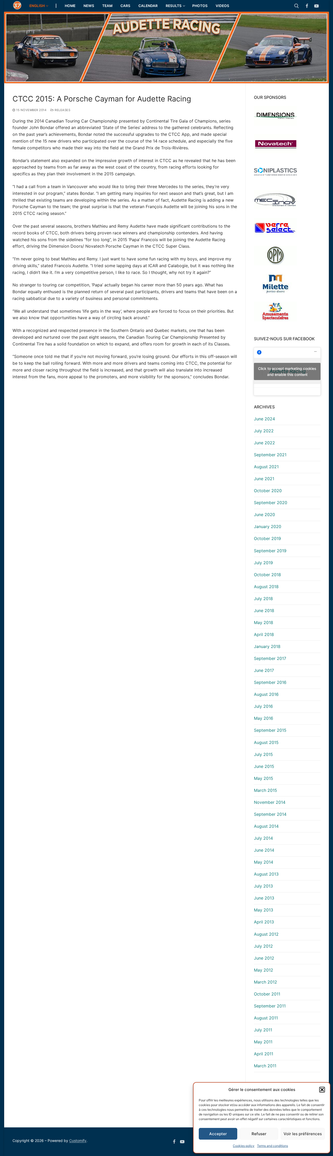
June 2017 (264, 670)
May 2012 (263, 970)
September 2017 (270, 658)
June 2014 (264, 850)
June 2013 (264, 898)
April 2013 (264, 921)
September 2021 (270, 454)
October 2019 (267, 538)
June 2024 (264, 418)
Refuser (259, 1133)
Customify (77, 1140)
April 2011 (263, 1053)
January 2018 (267, 646)
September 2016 (270, 682)
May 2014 (263, 862)
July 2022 (264, 430)
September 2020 (270, 502)
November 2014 (269, 802)
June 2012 (264, 958)
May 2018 (263, 622)
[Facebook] (307, 6)
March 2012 (265, 982)
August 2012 (266, 934)
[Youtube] (316, 6)
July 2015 (263, 754)
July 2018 (263, 598)
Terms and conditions (272, 1146)
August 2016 (266, 694)
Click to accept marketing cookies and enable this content (287, 371)
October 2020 (268, 490)
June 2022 (264, 442)
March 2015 (265, 790)
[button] (322, 1089)
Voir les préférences (303, 1133)
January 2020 (267, 526)
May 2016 (263, 718)
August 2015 (266, 742)
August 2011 (266, 1017)
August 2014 (266, 826)
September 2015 (270, 730)
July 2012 (263, 946)
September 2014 (270, 814)
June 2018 (264, 610)
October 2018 (267, 574)
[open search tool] (296, 6)
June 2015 (264, 766)
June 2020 (264, 514)
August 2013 (266, 874)
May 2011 (263, 1041)
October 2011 (267, 994)
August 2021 (266, 466)
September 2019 (270, 550)
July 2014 (263, 838)
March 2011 (265, 1065)
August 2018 (266, 586)
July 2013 (263, 886)
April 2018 (264, 634)
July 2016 (263, 706)
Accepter (218, 1133)
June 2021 (264, 478)
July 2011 (263, 1029)
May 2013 (263, 910)
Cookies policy (243, 1146)
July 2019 (263, 562)
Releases (62, 110)
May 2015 (263, 778)
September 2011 (270, 1006)
